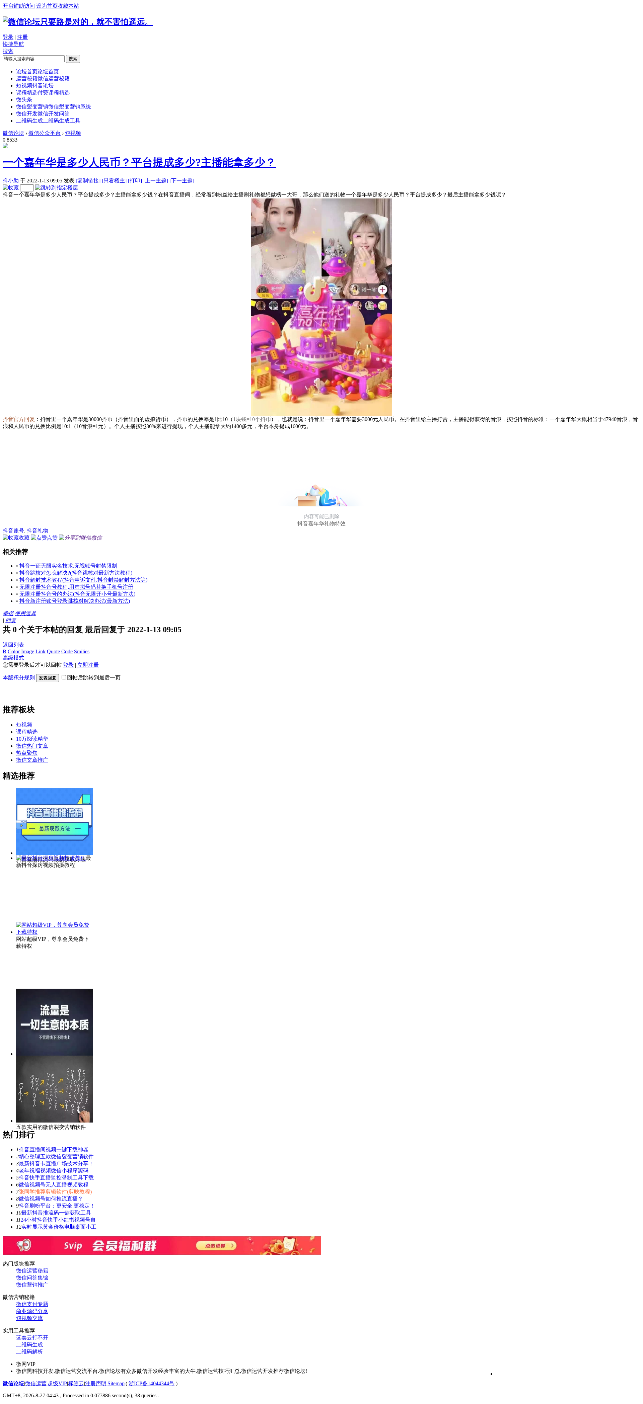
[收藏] (11, 187)
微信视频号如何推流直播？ (51, 1199)
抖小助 (11, 180)
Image (27, 651)
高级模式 (13, 658)
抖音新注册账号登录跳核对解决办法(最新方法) (74, 601)
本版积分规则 (19, 677)
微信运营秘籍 (32, 1270)
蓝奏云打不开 (32, 1337)
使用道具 (25, 613)
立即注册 (88, 665)
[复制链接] (88, 180)
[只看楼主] (114, 180)
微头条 (24, 99)
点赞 (52, 538)
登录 (8, 37)
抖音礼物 (37, 530)
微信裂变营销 (53, 106)
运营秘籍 (43, 78)
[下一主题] (181, 180)
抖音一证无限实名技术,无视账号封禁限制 (68, 566)
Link (40, 651)
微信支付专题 (32, 1304)
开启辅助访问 (19, 6)
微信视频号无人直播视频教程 (53, 1184)
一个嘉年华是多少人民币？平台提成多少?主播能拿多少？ (139, 162)
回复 (10, 620)
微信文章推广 (32, 760)
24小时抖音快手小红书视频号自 (58, 1220)
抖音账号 (13, 530)
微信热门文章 (32, 746)
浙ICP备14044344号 (151, 1383)
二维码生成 (48, 120)
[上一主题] (156, 180)
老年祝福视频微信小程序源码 (53, 1170)
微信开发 (43, 113)
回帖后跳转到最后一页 (94, 677)
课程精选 (43, 92)
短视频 (35, 85)
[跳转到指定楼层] (56, 187)
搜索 (8, 51)
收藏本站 (68, 6)
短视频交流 (29, 1318)
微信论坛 (13, 133)
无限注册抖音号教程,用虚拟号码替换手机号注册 (76, 587)
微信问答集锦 (32, 1278)
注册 (22, 37)
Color (14, 651)
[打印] (135, 180)
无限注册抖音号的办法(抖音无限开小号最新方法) (77, 594)
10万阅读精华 (32, 739)
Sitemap (116, 1383)
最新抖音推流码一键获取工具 (56, 1213)
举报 (8, 613)
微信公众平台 (44, 133)
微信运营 (36, 1383)
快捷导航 (13, 44)
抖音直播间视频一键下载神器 (53, 1149)
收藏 (24, 538)
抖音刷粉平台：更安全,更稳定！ (57, 1206)
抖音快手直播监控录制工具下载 (56, 1177)
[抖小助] (5, 146)
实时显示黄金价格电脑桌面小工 (58, 1227)
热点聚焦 (27, 753)
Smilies (81, 651)
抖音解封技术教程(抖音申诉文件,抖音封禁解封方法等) (83, 580)
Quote (53, 651)
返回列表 (13, 645)
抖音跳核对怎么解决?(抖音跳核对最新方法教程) (75, 573)
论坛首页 (37, 71)
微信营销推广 (32, 1285)
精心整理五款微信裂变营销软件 (56, 1156)
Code (67, 651)
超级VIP (57, 1383)
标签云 (76, 1383)
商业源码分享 (32, 1311)
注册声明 (95, 1383)
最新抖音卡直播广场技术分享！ (56, 1163)
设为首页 (47, 6)
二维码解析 (29, 1351)
